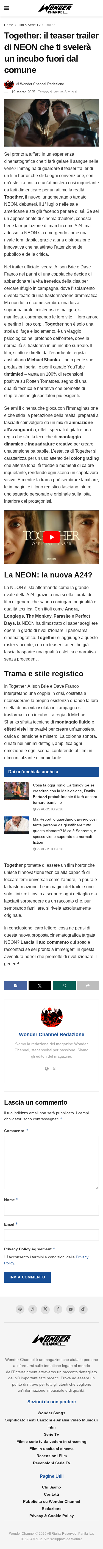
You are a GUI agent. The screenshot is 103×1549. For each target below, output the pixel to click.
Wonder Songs (51, 1413)
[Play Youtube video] (51, 537)
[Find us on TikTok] (83, 1309)
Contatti (51, 1494)
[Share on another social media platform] (88, 985)
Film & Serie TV (29, 25)
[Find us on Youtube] (70, 1309)
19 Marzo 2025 (23, 92)
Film (51, 1427)
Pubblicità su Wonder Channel (51, 1501)
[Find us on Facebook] (58, 1309)
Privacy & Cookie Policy (51, 1516)
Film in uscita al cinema (51, 1448)
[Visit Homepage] (55, 8)
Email (11, 1224)
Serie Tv (51, 1434)
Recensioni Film (52, 1456)
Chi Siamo (51, 1487)
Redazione (52, 1508)
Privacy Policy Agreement (29, 1248)
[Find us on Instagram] (32, 1309)
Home (8, 25)
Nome (11, 1199)
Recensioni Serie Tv (51, 1463)
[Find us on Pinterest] (20, 1309)
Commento (16, 1130)
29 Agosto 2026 (49, 809)
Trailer (50, 25)
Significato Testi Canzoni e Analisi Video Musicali (51, 1420)
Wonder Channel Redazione (42, 84)
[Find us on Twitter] (45, 1309)
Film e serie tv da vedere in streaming (51, 1441)
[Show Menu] (6, 8)
